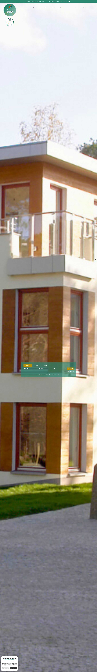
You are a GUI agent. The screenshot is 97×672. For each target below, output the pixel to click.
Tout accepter (13, 668)
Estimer (45, 365)
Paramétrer (5, 668)
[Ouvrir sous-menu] (56, 8)
